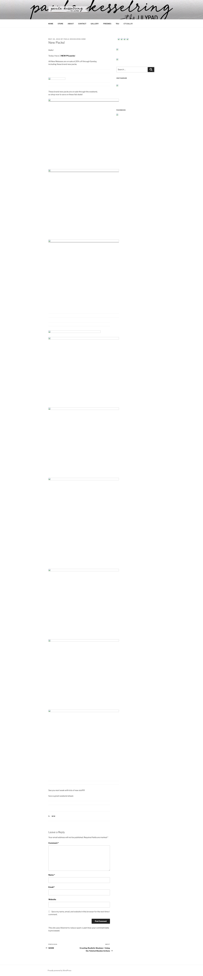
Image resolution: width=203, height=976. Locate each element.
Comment (53, 843)
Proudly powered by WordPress (59, 970)
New (54, 816)
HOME (50, 24)
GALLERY (95, 24)
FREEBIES (107, 24)
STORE (60, 24)
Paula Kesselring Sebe (75, 39)
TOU (117, 24)
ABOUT (71, 24)
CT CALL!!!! (128, 24)
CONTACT (82, 24)
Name (51, 875)
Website (52, 899)
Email (51, 887)
